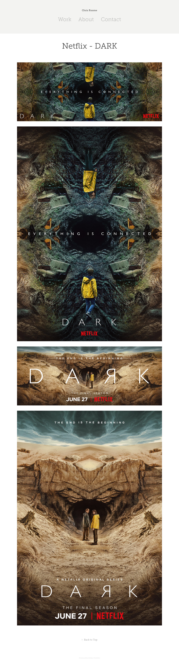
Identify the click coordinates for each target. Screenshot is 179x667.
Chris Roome (89, 10)
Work (64, 19)
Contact (111, 19)
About (86, 19)
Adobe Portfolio (94, 658)
